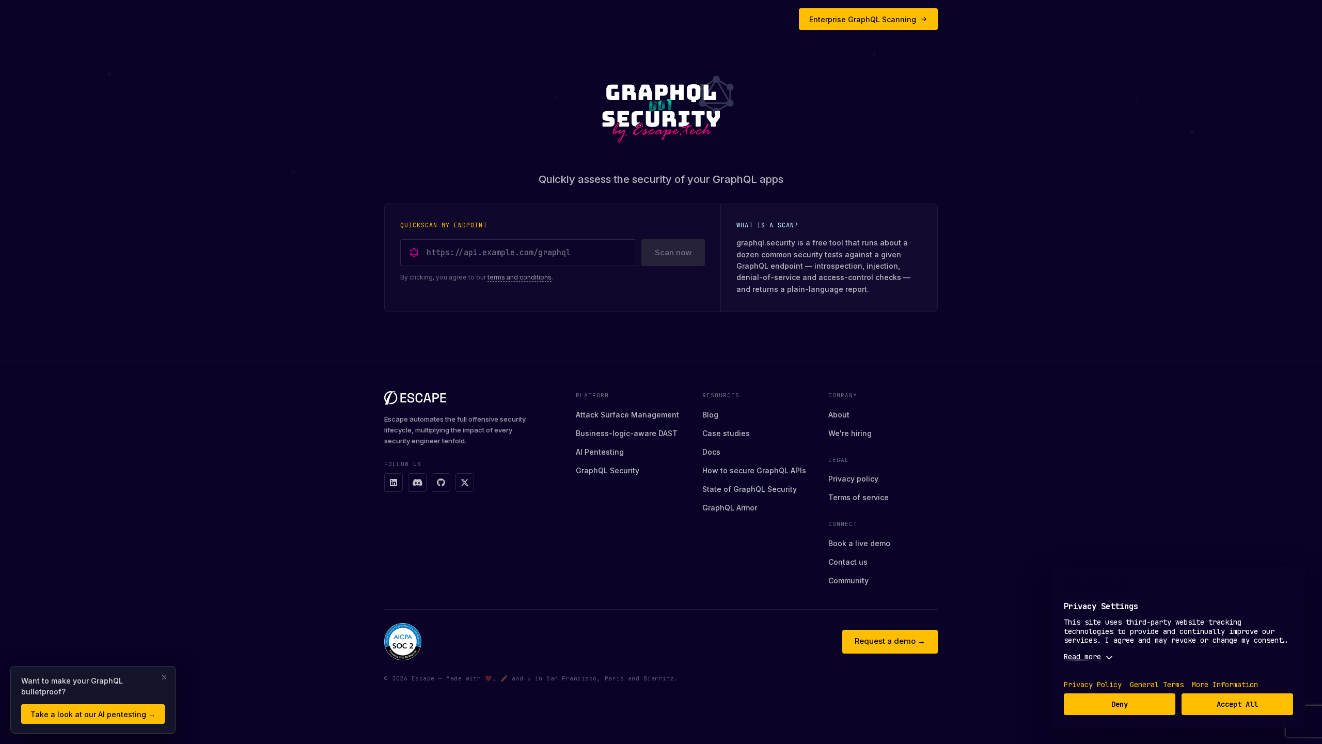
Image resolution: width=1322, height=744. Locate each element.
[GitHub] (441, 482)
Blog (710, 414)
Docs (711, 451)
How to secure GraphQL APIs (754, 470)
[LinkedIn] (393, 482)
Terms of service (858, 497)
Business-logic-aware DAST (627, 433)
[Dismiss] (164, 677)
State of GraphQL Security (749, 489)
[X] (464, 482)
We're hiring (850, 433)
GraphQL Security (607, 470)
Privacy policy (853, 478)
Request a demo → (890, 641)
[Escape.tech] (471, 398)
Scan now (673, 252)
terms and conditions (519, 277)
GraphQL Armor (729, 507)
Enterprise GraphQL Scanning (862, 19)
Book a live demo (859, 543)
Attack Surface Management (627, 414)
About (838, 414)
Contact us (848, 561)
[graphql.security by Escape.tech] (661, 109)
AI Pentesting (600, 451)
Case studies (726, 433)
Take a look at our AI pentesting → (92, 714)
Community (848, 580)
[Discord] (417, 482)
